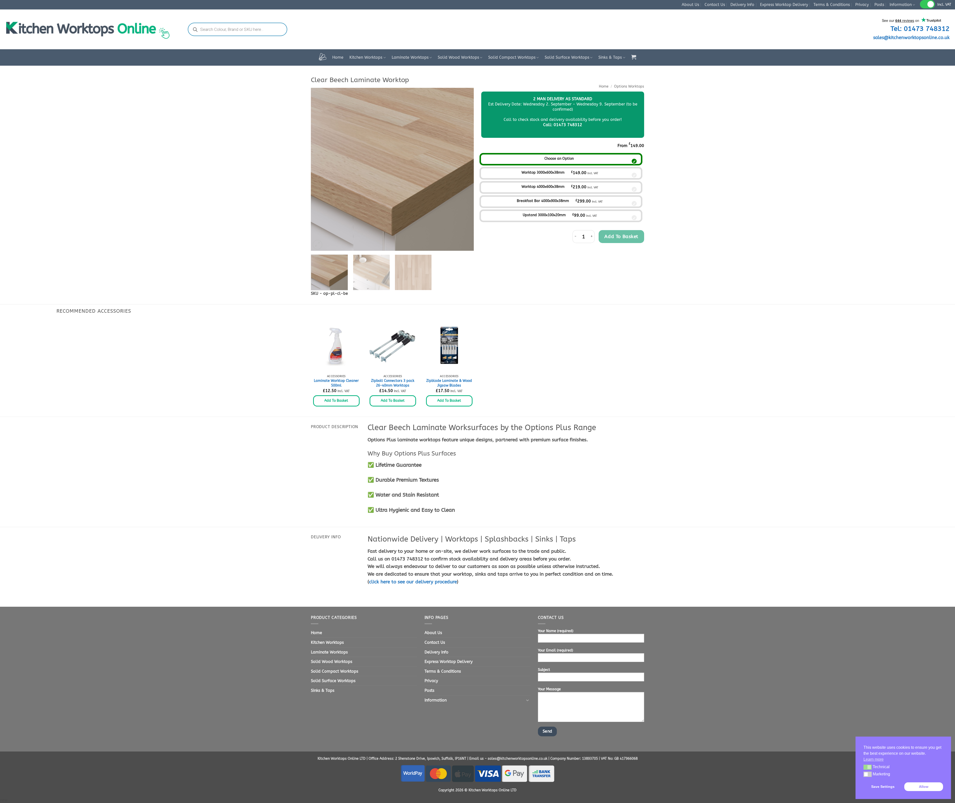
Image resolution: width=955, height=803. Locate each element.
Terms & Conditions (831, 4)
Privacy (862, 4)
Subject (544, 670)
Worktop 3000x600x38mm (543, 172)
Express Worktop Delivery (784, 4)
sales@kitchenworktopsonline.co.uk (911, 37)
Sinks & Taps (610, 57)
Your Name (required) (555, 631)
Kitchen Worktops (365, 57)
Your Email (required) (555, 650)
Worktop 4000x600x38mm (543, 187)
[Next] (464, 169)
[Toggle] (527, 700)
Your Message (549, 689)
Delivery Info (742, 4)
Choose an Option (559, 158)
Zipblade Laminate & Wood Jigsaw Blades (449, 383)
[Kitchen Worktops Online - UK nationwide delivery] (90, 29)
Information (901, 4)
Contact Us (715, 4)
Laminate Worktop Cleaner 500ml (336, 383)
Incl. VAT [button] (944, 4)
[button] (633, 57)
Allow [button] (923, 787)
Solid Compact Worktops (511, 57)
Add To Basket (336, 401)
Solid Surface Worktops (567, 57)
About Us (690, 4)
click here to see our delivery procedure (413, 582)
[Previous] (320, 169)
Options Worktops (629, 86)
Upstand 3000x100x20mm (544, 215)
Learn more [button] (873, 759)
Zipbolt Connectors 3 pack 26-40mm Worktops (392, 383)
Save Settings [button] (883, 787)
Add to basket (621, 236)
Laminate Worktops (410, 57)
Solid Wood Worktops (458, 57)
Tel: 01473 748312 (920, 29)
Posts (879, 4)
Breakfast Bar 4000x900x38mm (543, 201)
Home (337, 57)
